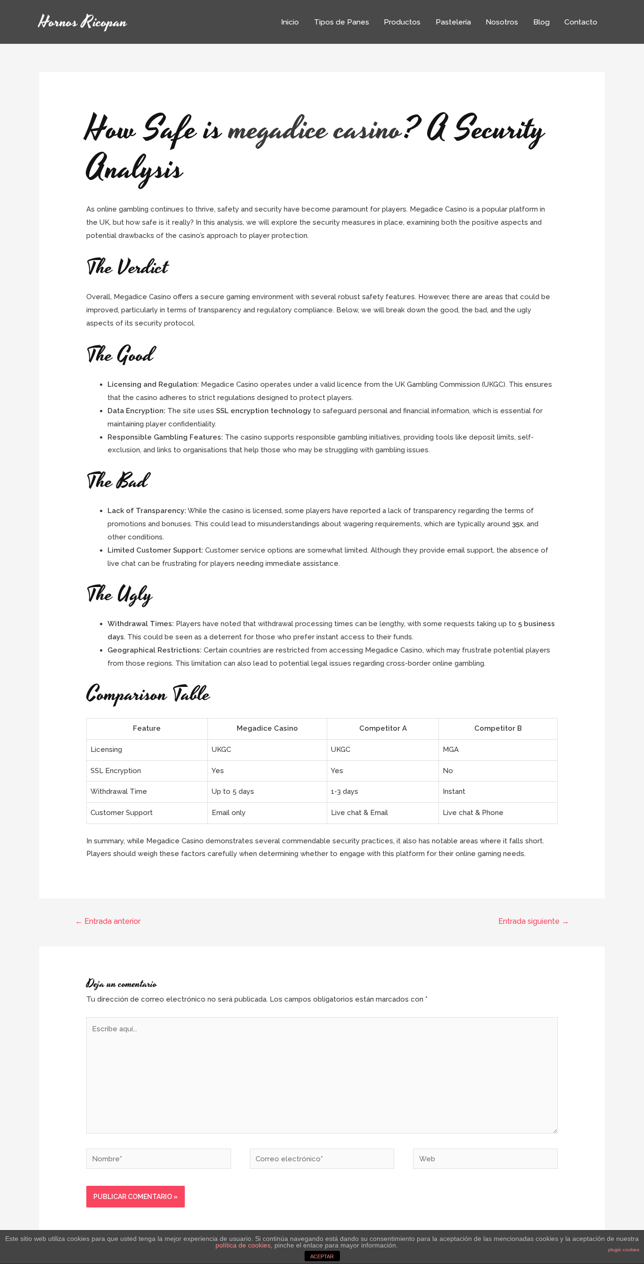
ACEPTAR (322, 1256)
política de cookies (243, 1245)
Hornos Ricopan (83, 22)
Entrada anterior (107, 921)
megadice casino (316, 130)
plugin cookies (623, 1249)
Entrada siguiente (533, 921)
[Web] (485, 1160)
